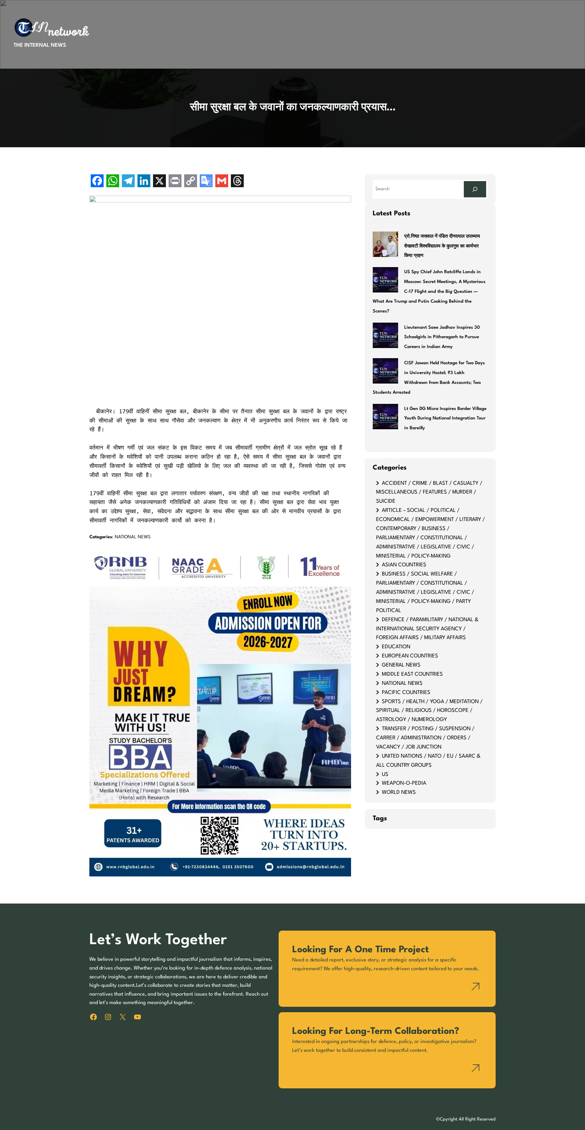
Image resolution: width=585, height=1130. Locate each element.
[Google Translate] (206, 181)
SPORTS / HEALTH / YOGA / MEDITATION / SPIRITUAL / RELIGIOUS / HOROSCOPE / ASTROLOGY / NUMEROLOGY (429, 711)
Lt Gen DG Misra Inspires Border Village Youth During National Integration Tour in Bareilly (445, 419)
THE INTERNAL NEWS (40, 45)
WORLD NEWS (399, 792)
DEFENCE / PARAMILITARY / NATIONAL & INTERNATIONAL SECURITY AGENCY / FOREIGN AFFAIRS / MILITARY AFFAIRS (427, 629)
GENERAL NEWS (401, 665)
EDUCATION (396, 647)
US (385, 774)
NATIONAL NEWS (133, 537)
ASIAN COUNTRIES (404, 565)
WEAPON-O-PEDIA (404, 783)
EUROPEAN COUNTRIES (410, 656)
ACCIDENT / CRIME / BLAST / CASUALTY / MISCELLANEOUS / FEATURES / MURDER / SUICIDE (429, 492)
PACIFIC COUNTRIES (406, 692)
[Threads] (237, 181)
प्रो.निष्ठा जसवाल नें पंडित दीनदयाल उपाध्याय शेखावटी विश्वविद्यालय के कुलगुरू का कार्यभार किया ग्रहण (442, 246)
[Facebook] (97, 181)
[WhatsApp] (113, 181)
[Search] (475, 189)
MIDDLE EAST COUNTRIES (412, 674)
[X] (159, 181)
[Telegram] (128, 181)
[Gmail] (222, 181)
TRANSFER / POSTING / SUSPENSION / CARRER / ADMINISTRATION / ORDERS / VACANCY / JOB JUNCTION (425, 738)
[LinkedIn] (144, 181)
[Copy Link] (190, 181)
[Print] (175, 181)
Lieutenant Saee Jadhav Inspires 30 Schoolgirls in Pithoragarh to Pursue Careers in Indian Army (442, 337)
